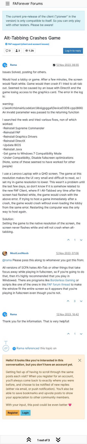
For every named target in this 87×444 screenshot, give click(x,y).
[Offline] (6, 253)
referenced (32, 348)
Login (25, 412)
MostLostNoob (19, 253)
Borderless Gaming (62, 280)
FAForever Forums (28, 3)
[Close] (79, 360)
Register (13, 412)
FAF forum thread (58, 284)
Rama (13, 64)
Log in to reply (73, 50)
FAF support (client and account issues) (28, 44)
